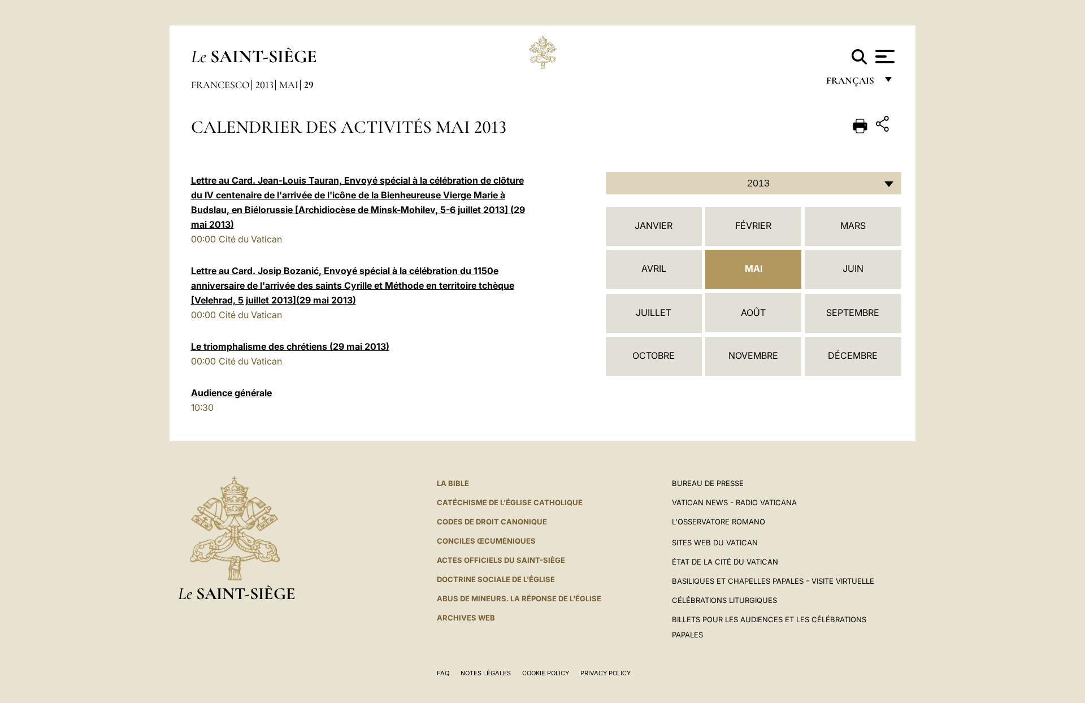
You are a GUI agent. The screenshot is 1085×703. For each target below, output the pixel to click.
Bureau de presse (708, 483)
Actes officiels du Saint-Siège (501, 560)
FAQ (443, 673)
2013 (264, 85)
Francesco (220, 85)
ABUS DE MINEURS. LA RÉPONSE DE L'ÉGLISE (519, 598)
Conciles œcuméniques (486, 540)
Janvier (653, 225)
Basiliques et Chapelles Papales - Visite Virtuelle (773, 580)
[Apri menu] (884, 56)
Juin (853, 268)
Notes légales (486, 673)
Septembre (852, 312)
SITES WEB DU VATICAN (715, 542)
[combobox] (753, 183)
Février (753, 225)
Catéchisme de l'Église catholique (510, 502)
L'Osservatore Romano (718, 521)
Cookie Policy (545, 673)
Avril (653, 268)
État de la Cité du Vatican (725, 561)
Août (753, 312)
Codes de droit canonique (492, 521)
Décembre (853, 355)
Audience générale (231, 392)
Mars (853, 225)
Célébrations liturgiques (724, 600)
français (851, 83)
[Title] (884, 126)
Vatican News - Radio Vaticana (734, 502)
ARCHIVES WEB (466, 617)
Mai (288, 85)
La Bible (453, 483)
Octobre (653, 355)
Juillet (653, 312)
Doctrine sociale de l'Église (496, 579)
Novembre (753, 355)
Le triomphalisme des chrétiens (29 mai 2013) (290, 346)
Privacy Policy (605, 673)
